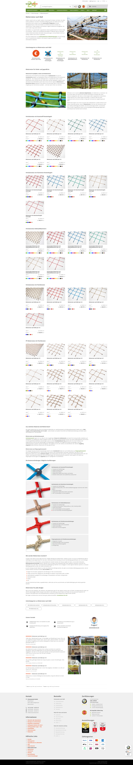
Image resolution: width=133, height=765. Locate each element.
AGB (29, 744)
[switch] (128, 754)
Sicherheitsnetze (59, 701)
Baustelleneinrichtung (61, 730)
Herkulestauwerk (30, 438)
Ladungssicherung (62, 10)
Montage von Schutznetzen (34, 721)
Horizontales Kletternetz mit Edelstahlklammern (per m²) (32, 246)
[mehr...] (58, 722)
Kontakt (94, 10)
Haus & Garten (74, 10)
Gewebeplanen (59, 707)
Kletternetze (58, 703)
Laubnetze (58, 714)
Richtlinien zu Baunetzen (33, 723)
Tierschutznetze (59, 716)
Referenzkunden (31, 730)
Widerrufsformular (32, 747)
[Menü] (131, 746)
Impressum (30, 751)
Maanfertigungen (32, 10)
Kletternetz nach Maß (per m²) (33, 133)
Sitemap (30, 752)
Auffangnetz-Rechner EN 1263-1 (35, 725)
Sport (82, 10)
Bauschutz (43, 10)
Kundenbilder (31, 728)
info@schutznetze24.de (33, 712)
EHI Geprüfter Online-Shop (96, 710)
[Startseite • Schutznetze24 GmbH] (32, 2)
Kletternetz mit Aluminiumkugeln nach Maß (34, 190)
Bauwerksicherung (60, 732)
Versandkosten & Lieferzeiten (35, 742)
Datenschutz (31, 749)
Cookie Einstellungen (33, 756)
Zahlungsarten (31, 741)
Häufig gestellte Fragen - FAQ (35, 726)
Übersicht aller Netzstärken (34, 720)
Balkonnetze (58, 720)
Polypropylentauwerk (80, 451)
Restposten (30, 731)
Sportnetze (58, 718)
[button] (104, 1)
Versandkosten (39, 686)
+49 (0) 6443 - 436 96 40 (33, 707)
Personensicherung (60, 728)
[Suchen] (70, 6)
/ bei (93, 700)
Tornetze (58, 709)
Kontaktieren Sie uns (94, 627)
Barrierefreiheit (31, 754)
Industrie (51, 10)
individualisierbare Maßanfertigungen (48, 36)
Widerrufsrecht (31, 746)
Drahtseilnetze (59, 705)
